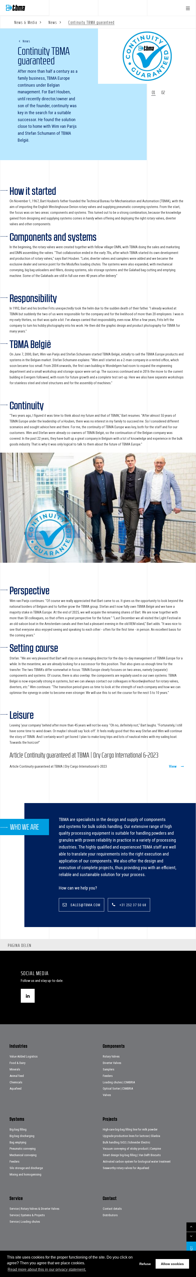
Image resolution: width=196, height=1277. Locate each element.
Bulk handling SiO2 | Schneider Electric (126, 1142)
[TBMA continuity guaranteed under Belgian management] (147, 56)
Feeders (108, 1076)
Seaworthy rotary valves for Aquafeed (126, 1168)
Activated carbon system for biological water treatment (137, 1161)
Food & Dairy (17, 1063)
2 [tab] (164, 92)
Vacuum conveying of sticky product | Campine (132, 1148)
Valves (107, 1095)
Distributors (110, 1215)
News (26, 41)
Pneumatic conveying (23, 1148)
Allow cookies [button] (172, 1264)
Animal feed (17, 1076)
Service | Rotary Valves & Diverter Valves (34, 1208)
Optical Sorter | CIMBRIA (118, 1088)
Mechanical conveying (23, 1155)
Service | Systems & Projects (27, 1215)
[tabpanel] (147, 56)
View (173, 766)
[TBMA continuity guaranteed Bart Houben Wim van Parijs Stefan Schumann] (98, 509)
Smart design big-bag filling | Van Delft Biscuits (132, 1155)
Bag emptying (18, 1142)
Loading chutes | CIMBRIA (119, 1082)
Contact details (112, 1208)
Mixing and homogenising (25, 1174)
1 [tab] (154, 92)
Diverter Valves (112, 1063)
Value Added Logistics (24, 1056)
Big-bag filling (18, 1129)
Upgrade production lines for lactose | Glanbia (131, 1136)
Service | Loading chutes (25, 1221)
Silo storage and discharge (26, 1168)
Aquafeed (16, 1088)
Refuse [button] (145, 1264)
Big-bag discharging (22, 1136)
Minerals (15, 1069)
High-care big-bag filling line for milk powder (130, 1129)
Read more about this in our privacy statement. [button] (47, 1269)
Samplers (108, 1069)
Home (15, 8)
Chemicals (16, 1082)
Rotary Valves (111, 1056)
